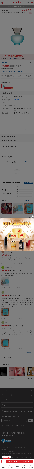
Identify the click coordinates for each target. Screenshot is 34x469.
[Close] (32, 216)
